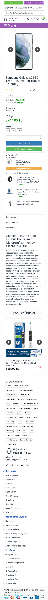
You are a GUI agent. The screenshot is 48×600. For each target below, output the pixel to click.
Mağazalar (11, 583)
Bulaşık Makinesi (24, 408)
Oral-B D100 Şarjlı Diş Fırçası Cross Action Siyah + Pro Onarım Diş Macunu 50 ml (28, 192)
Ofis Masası (30, 422)
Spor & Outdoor (12, 496)
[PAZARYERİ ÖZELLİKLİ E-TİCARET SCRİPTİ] (24, 8)
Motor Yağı (10, 431)
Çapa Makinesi (12, 395)
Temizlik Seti (11, 390)
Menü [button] (11, 25)
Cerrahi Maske (12, 440)
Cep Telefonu (11, 417)
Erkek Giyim (10, 479)
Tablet (28, 417)
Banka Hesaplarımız (15, 563)
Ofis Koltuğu (11, 408)
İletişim (10, 567)
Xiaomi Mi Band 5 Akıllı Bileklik (17, 386)
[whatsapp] (7, 466)
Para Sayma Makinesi (30, 404)
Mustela (21, 399)
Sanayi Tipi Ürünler (13, 508)
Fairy (8, 404)
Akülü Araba (11, 399)
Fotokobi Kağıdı (12, 426)
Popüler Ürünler (13, 571)
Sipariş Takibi (12, 555)
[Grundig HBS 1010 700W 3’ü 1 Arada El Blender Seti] (26, 339)
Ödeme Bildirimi (13, 559)
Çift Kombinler (11, 444)
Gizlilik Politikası (12, 525)
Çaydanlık (10, 413)
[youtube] (17, 466)
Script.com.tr (20, 595)
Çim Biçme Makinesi (26, 390)
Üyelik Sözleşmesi (13, 538)
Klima (21, 417)
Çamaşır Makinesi (26, 426)
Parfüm (26, 435)
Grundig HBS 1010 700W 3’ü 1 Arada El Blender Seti (23, 362)
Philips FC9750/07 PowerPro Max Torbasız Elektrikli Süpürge (28, 203)
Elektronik (9, 484)
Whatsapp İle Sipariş (25, 149)
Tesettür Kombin (26, 440)
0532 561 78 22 (13, 20)
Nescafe (16, 404)
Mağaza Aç (14, 3)
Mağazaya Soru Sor (25, 169)
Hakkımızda (10, 521)
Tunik (31, 431)
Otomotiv (9, 504)
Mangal (27, 413)
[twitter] (22, 466)
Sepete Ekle (25, 143)
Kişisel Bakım (11, 492)
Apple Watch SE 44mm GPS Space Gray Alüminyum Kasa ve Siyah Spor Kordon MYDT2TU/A (28, 179)
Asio (24, 431)
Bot (18, 431)
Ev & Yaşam (10, 488)
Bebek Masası (32, 399)
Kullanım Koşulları (13, 542)
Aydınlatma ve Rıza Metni (16, 546)
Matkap (36, 408)
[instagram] (27, 466)
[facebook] (12, 466)
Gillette (9, 435)
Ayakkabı (9, 512)
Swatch (17, 435)
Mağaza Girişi (35, 3)
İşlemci (19, 413)
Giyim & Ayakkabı (12, 475)
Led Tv (20, 422)
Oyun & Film (10, 500)
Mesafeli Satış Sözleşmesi (16, 534)
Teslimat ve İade (12, 529)
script (18, 160)
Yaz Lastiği (10, 422)
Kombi (36, 417)
